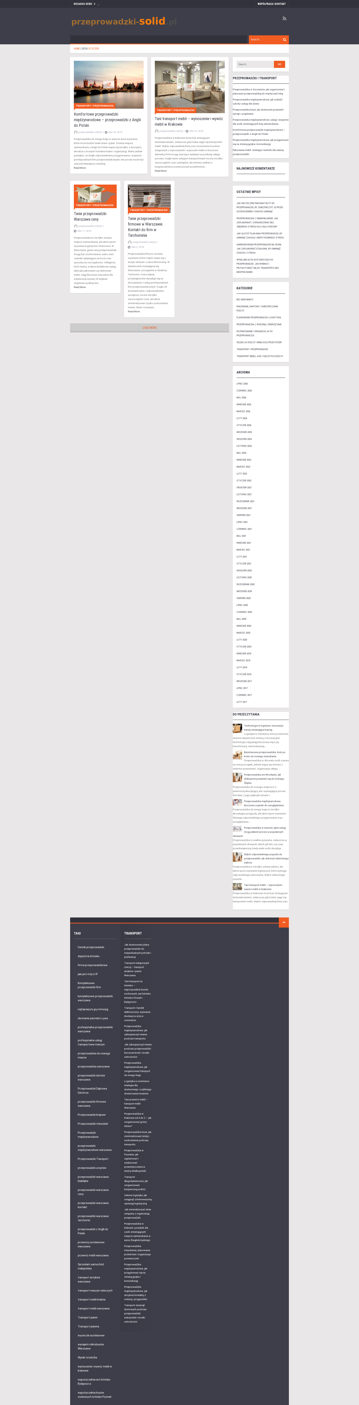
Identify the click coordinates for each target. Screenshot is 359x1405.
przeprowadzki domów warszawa (91, 1077)
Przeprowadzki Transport (93, 1158)
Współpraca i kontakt (272, 3)
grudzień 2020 (244, 570)
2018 (84, 48)
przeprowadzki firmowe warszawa (92, 1103)
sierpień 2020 (244, 598)
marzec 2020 (243, 632)
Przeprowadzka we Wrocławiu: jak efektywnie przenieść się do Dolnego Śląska (264, 778)
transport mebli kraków (92, 1299)
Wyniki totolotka (87, 1357)
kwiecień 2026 (244, 404)
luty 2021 (242, 556)
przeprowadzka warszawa (94, 1066)
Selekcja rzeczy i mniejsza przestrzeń (259, 342)
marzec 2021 (243, 549)
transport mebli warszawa (94, 1308)
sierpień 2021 (244, 515)
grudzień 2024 (244, 439)
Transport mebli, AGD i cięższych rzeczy (260, 356)
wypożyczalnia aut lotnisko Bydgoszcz (94, 1381)
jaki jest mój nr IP (88, 974)
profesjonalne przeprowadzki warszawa (95, 1029)
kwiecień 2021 (244, 542)
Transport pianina (88, 1326)
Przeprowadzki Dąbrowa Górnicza (92, 1090)
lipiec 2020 (242, 605)
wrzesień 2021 (244, 508)
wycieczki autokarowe (91, 1335)
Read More (80, 167)
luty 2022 (242, 473)
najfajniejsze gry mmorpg (93, 1009)
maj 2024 (241, 452)
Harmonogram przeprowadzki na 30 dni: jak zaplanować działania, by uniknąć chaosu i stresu (259, 248)
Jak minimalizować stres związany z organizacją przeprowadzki (137, 1213)
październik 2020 (245, 584)
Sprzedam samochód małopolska (91, 1266)
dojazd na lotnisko (88, 956)
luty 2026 (242, 418)
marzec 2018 (243, 660)
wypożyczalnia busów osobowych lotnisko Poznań (94, 1394)
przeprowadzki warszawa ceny (93, 1192)
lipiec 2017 (242, 688)
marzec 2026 (243, 411)
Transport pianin (88, 1317)
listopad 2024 (244, 446)
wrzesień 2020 (244, 591)
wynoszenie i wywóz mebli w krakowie (95, 1368)
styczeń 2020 (244, 646)
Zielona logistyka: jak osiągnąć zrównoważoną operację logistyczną (138, 1199)
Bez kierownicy (245, 299)
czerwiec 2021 (244, 529)
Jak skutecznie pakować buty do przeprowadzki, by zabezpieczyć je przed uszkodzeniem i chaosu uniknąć (260, 207)
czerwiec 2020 (244, 612)
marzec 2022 (243, 466)
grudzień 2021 (244, 487)
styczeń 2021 (244, 563)
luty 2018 (242, 667)
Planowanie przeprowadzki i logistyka (259, 317)
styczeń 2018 (244, 674)
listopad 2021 (244, 494)
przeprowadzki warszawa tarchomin (93, 1218)
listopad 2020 (244, 577)
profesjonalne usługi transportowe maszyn (91, 1042)
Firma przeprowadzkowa (92, 965)
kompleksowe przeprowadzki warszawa (95, 998)
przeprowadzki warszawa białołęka (93, 1178)
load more (149, 328)
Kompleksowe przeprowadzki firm (89, 985)
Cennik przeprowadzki (91, 947)
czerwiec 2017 (244, 695)
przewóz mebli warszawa (93, 1255)
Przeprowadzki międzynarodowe (88, 1134)
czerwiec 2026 (244, 390)
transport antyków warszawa (89, 1279)
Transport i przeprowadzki (94, 105)
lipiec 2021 (242, 522)
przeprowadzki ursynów (92, 1167)
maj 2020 (241, 619)
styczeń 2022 (244, 480)
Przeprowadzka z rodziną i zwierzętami (259, 324)
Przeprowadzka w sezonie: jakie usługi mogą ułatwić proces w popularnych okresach (259, 831)
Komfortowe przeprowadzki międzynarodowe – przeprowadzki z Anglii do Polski (107, 120)
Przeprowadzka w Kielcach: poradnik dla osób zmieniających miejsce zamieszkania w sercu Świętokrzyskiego (137, 1232)
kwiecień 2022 (244, 459)
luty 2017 (242, 702)
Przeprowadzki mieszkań (93, 1123)
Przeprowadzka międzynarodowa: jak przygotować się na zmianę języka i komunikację (135, 1272)
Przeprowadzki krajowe (92, 1114)
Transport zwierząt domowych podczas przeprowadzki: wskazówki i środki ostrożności (135, 1313)
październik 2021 (245, 501)
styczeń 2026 (244, 425)
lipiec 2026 (242, 383)
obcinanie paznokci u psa (93, 1018)
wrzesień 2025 (244, 432)
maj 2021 (241, 535)
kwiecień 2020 (244, 625)
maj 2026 (241, 397)
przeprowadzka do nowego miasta (94, 1055)
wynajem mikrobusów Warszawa (91, 1346)
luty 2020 (242, 639)
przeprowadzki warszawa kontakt (93, 1205)
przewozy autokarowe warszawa (91, 1244)
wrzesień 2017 (244, 681)
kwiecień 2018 (244, 653)
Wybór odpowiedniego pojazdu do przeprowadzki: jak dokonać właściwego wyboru (266, 858)
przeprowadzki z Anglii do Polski (93, 1231)
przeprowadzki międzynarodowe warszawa (95, 1147)
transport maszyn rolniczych (95, 1290)
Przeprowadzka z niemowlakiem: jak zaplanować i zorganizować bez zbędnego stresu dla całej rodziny (257, 222)
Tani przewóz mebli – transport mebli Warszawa (136, 1103)
